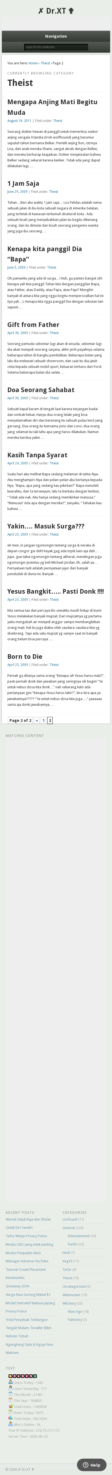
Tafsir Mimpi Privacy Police (26, 1236)
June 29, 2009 (17, 192)
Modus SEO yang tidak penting (29, 1244)
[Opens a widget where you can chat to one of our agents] (92, 1465)
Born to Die (24, 656)
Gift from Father (33, 325)
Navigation (56, 36)
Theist (45, 63)
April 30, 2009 (17, 333)
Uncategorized (74, 1286)
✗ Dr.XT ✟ (56, 11)
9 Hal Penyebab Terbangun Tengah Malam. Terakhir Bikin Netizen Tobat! (28, 1328)
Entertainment (78, 1236)
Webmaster (71, 1295)
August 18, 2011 (19, 121)
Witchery (69, 1303)
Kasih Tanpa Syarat (37, 455)
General (69, 1228)
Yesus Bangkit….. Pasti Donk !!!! (55, 591)
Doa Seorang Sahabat (40, 390)
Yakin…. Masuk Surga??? (45, 526)
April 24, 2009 (17, 463)
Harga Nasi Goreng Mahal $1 (28, 1295)
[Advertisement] (56, 24)
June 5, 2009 (16, 267)
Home (33, 63)
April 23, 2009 (17, 534)
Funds (72, 1244)
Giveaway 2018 (17, 1286)
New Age (75, 1311)
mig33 (67, 1261)
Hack (66, 1253)
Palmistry (75, 1320)
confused (70, 1219)
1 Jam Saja (23, 183)
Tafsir (67, 1269)
